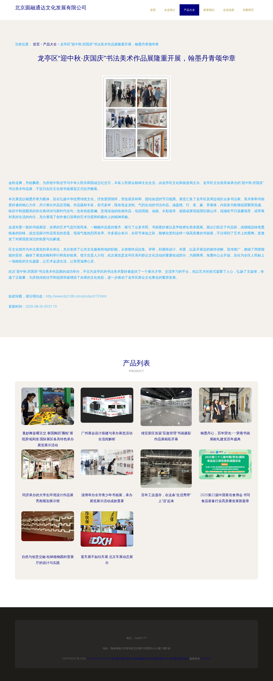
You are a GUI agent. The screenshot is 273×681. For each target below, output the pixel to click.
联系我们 (209, 10)
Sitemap (205, 658)
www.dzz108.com (98, 658)
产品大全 (189, 10)
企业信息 (228, 10)
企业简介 (169, 10)
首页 (153, 10)
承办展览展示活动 (121, 658)
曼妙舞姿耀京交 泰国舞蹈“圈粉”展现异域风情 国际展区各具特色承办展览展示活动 (48, 439)
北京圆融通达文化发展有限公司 (150, 658)
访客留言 (248, 10)
